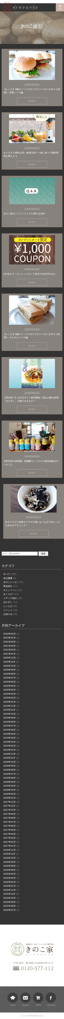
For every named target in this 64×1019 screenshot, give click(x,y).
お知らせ (10, 614)
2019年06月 (11, 729)
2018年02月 (11, 794)
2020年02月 (11, 697)
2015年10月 (11, 898)
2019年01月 (11, 750)
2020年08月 (11, 673)
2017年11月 (11, 805)
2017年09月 (11, 814)
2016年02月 (11, 882)
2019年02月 (11, 745)
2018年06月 (11, 777)
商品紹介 (10, 586)
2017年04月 (11, 834)
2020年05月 (11, 686)
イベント (10, 610)
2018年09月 (11, 765)
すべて (9, 574)
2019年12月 (11, 706)
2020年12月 (11, 657)
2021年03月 (11, 646)
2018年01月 (11, 798)
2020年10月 (11, 666)
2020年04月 (11, 689)
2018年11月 (11, 757)
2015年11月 (11, 894)
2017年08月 (11, 818)
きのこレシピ (13, 582)
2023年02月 (11, 637)
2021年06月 (11, 641)
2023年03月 (11, 633)
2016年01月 (11, 886)
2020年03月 (11, 694)
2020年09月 (11, 669)
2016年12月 (11, 850)
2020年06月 (11, 681)
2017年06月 (11, 826)
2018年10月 (11, 762)
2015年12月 (11, 890)
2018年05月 (11, 782)
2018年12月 (11, 754)
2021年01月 (11, 653)
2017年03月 (11, 838)
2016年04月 (11, 874)
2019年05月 (11, 734)
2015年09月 (11, 902)
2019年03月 (11, 742)
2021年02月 (11, 649)
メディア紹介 (12, 598)
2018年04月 (11, 785)
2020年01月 (11, 701)
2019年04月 (11, 737)
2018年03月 (11, 790)
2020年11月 (11, 661)
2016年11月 (11, 854)
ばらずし (10, 602)
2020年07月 (11, 677)
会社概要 (9, 578)
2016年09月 (11, 862)
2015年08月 (11, 906)
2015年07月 (11, 910)
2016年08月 (11, 866)
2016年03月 (11, 878)
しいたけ (10, 606)
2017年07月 (11, 822)
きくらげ (11, 594)
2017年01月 (11, 846)
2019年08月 (11, 722)
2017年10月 (11, 810)
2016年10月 (11, 858)
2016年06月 (11, 870)
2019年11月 (11, 709)
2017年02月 (11, 842)
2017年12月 (11, 802)
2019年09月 (11, 717)
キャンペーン (12, 590)
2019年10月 (11, 714)
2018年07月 (11, 774)
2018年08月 (11, 770)
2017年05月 (11, 830)
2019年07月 (11, 725)
